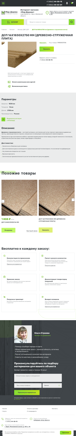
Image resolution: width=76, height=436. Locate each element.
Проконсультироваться (14, 264)
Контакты (55, 408)
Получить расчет (50, 265)
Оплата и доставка (32, 408)
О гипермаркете (32, 411)
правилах (19, 433)
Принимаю (65, 432)
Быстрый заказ (32, 231)
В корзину (8, 230)
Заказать (45, 230)
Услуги (4, 411)
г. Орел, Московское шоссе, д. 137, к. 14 (60, 13)
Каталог (14, 22)
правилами (18, 399)
